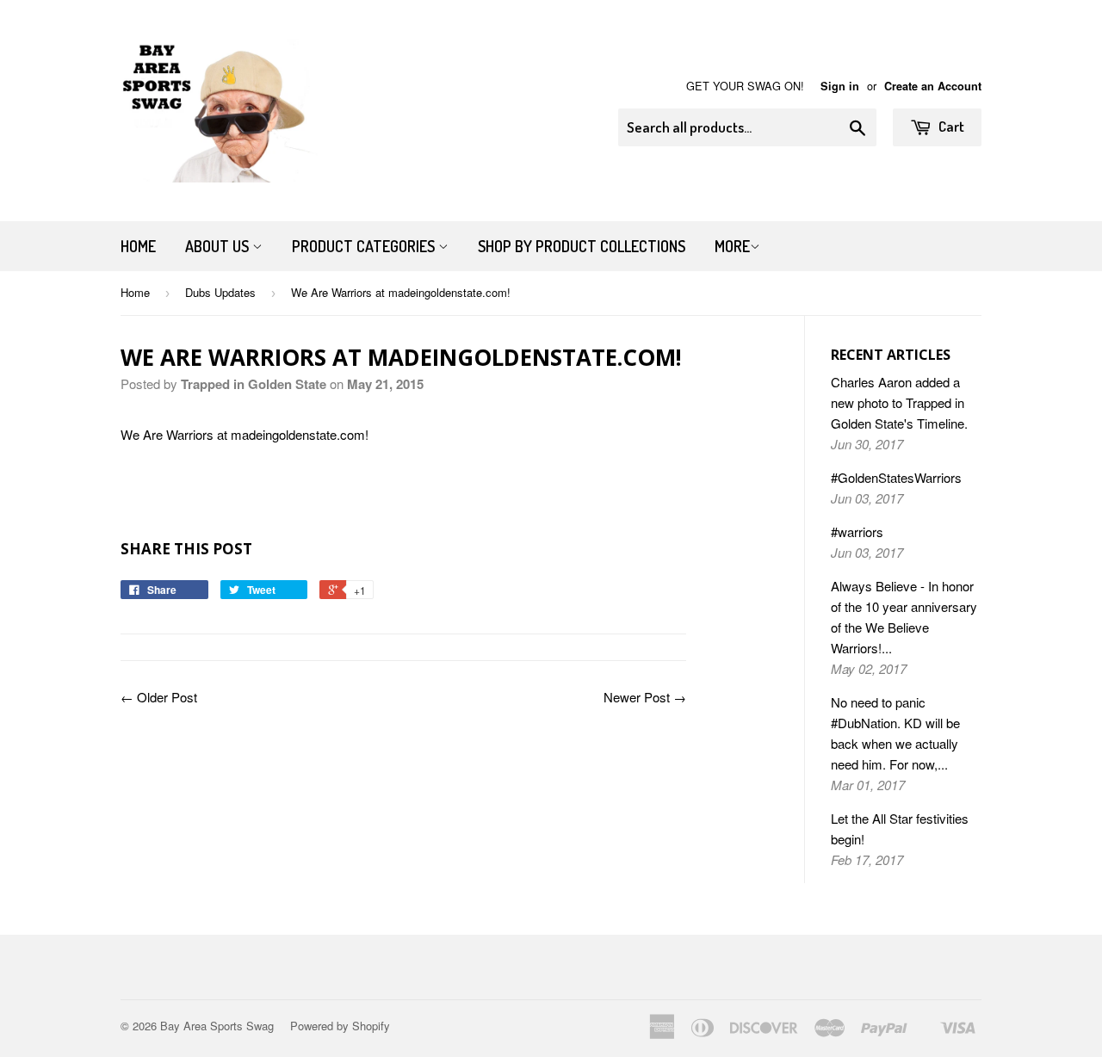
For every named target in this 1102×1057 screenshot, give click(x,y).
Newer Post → (645, 697)
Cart (950, 126)
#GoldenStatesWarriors (896, 477)
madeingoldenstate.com (298, 434)
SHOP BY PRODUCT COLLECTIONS (581, 246)
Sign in (839, 86)
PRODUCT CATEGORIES (365, 246)
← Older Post (159, 697)
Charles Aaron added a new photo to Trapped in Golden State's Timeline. (899, 402)
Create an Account (932, 86)
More (732, 246)
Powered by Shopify (340, 1025)
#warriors (857, 531)
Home (138, 246)
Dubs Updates (220, 292)
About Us (218, 246)
